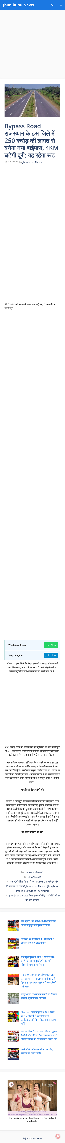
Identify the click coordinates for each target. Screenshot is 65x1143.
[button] (52, 5)
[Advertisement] (32, 45)
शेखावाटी (39, 872)
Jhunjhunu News (18, 4)
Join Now (51, 645)
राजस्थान (30, 872)
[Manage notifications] (57, 1136)
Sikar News (34, 877)
